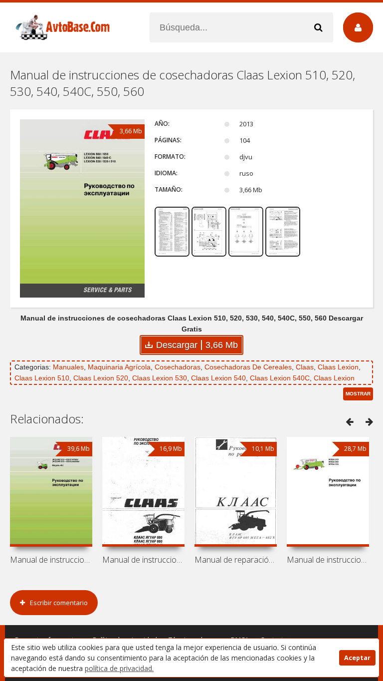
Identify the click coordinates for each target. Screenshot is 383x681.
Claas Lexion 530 (159, 378)
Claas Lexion (338, 367)
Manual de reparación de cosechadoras (235, 559)
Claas (305, 367)
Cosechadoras (177, 367)
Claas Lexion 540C (280, 378)
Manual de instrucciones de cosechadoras (51, 559)
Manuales (68, 367)
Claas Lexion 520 (100, 378)
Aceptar (357, 658)
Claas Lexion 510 (41, 378)
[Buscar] (318, 27)
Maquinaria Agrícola (119, 367)
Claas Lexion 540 (218, 378)
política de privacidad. (119, 668)
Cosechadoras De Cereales (248, 367)
